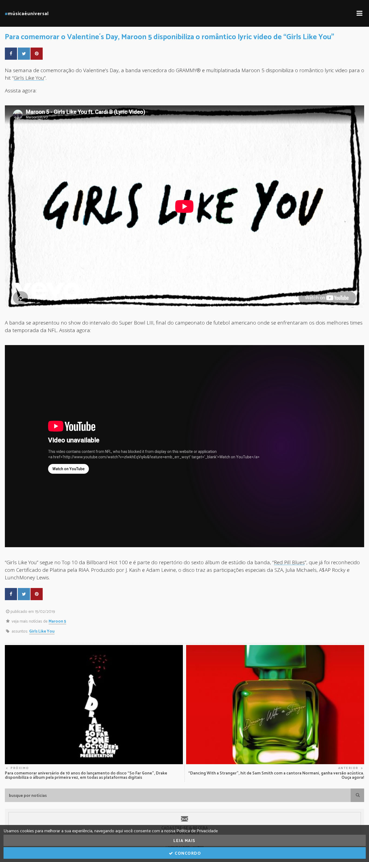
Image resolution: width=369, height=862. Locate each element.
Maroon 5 (57, 621)
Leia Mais (184, 840)
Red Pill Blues (289, 562)
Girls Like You (29, 77)
